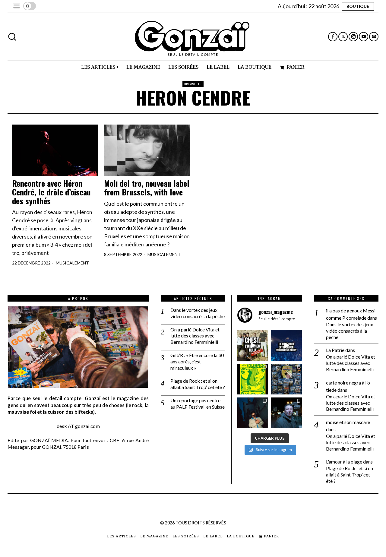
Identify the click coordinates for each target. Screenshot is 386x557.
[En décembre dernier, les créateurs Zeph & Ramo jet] (286, 379)
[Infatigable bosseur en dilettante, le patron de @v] (286, 412)
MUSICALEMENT (72, 262)
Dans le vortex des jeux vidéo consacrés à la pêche (197, 313)
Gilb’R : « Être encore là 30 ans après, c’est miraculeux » (197, 361)
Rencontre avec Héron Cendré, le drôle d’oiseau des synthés (51, 192)
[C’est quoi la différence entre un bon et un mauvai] (286, 345)
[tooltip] (332, 36)
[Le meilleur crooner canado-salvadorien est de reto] (252, 412)
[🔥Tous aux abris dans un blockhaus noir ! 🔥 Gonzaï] (252, 379)
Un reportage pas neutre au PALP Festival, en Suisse (197, 403)
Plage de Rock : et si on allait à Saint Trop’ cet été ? (197, 384)
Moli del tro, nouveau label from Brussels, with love (146, 187)
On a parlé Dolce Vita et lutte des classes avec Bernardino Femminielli (195, 336)
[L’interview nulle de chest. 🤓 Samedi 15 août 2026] (252, 345)
